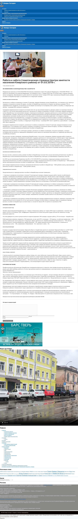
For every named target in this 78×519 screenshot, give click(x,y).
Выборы (27, 471)
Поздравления (7, 454)
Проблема (25, 475)
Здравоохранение (8, 451)
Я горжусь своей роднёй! (9, 445)
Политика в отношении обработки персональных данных (14, 465)
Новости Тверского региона (10, 432)
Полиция (9, 475)
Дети (70, 471)
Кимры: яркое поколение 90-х (11, 436)
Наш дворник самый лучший (10, 444)
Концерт (42, 473)
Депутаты (67, 471)
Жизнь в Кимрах (5, 446)
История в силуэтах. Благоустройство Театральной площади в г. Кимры (19, 19)
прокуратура (66, 475)
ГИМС (34, 471)
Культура (6, 460)
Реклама (4, 437)
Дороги (1, 473)
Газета (36, 471)
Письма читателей (6, 441)
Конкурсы (4, 442)
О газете (4, 8)
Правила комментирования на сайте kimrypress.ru (14, 10)
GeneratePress (25, 512)
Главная (45, 471)
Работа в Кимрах (6, 22)
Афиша (4, 21)
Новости (4, 430)
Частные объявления (7, 464)
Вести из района (8, 435)
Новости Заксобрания (9, 434)
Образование (7, 453)
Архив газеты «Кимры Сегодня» (10, 18)
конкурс (62, 475)
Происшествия (7, 456)
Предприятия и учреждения (10, 455)
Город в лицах (7, 449)
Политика (6, 447)
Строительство (7, 458)
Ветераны (24, 471)
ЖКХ (5, 450)
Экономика (6, 459)
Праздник (18, 475)
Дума (5, 473)
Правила (14, 475)
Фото (7, 461)
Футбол (56, 475)
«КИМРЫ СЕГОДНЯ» (47, 485)
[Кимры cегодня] (8, 4)
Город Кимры (52, 471)
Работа (5, 439)
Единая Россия (8, 473)
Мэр (51, 473)
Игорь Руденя (23, 473)
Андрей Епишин (10, 471)
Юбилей (58, 475)
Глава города (40, 471)
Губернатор (60, 471)
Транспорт (50, 475)
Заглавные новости (8, 431)
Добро (73, 471)
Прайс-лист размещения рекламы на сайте (13, 16)
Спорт (5, 463)
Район (38, 475)
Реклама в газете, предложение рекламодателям (14, 13)
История (4, 440)
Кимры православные (36, 473)
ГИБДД (31, 471)
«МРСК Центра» (3, 471)
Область (62, 473)
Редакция (6, 11)
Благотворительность (17, 471)
